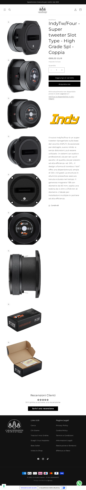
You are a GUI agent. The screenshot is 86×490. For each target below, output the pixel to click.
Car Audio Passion (38, 477)
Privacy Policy (62, 425)
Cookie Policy (62, 430)
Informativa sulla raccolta (29, 487)
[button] (4, 9)
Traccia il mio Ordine (39, 435)
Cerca (33, 425)
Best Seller (35, 446)
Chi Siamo (35, 430)
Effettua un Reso (63, 451)
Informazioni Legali (64, 441)
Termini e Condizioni (64, 435)
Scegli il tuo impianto (40, 441)
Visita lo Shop (36, 451)
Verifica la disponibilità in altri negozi (61, 98)
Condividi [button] (55, 205)
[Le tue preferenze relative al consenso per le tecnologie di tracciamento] (4, 486)
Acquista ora (64, 84)
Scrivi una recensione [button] (43, 409)
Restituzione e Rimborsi (66, 446)
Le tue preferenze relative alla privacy (49, 487)
